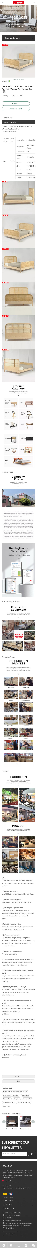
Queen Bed (6, 1099)
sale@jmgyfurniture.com (13, 1220)
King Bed (17, 1099)
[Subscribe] (31, 1154)
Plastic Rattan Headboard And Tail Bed (15, 1091)
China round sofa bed (23, 1102)
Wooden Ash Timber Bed (11, 1095)
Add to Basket (15, 109)
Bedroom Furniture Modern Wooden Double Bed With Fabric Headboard (12, 1129)
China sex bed (27, 1099)
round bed (25, 1095)
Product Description (10, 122)
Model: (5, 118)
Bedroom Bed (7, 1088)
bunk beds (6, 1106)
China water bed (8, 1102)
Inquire (14, 103)
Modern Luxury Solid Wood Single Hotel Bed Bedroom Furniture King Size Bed (25, 1129)
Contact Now (10, 1234)
